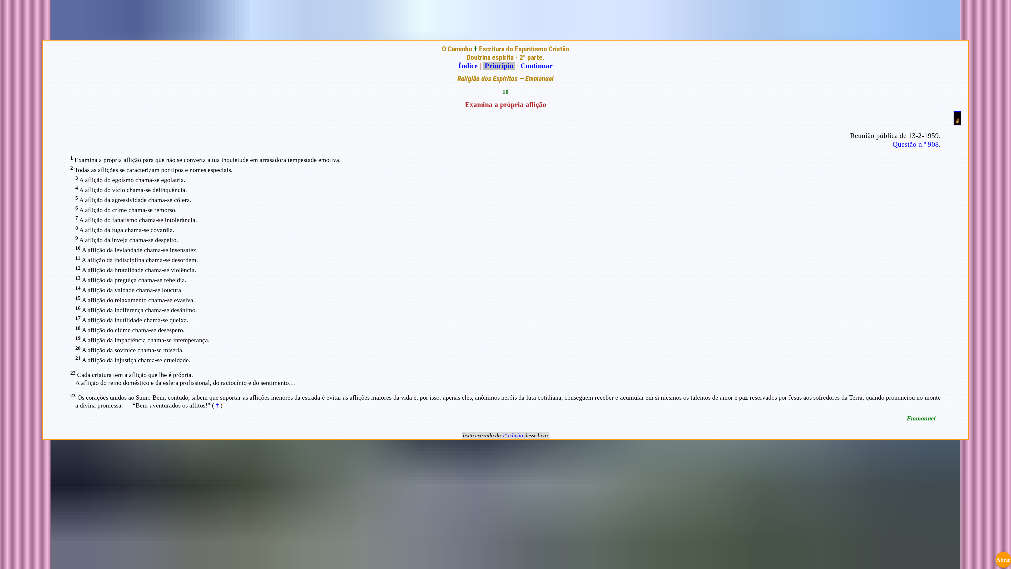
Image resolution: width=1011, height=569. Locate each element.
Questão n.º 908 (916, 144)
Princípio (499, 66)
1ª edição (512, 435)
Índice (468, 66)
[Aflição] (957, 123)
